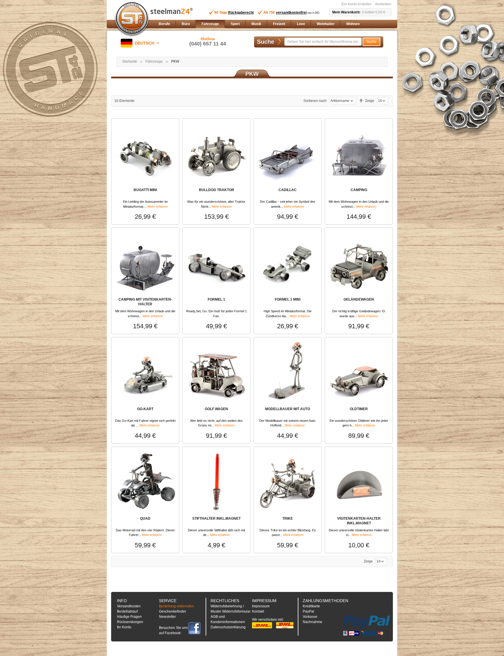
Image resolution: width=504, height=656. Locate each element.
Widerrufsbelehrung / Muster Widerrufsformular (231, 608)
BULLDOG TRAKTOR (216, 190)
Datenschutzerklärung (228, 627)
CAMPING (359, 190)
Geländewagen (359, 299)
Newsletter (167, 617)
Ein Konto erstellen (357, 4)
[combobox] (323, 42)
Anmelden (383, 4)
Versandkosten (129, 606)
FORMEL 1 (216, 299)
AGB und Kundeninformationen (228, 619)
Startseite (129, 61)
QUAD (145, 518)
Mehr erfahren (158, 206)
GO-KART (145, 409)
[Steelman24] (132, 19)
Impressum (261, 606)
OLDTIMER (359, 409)
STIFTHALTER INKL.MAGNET (216, 518)
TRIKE (287, 518)
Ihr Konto (124, 627)
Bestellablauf (127, 611)
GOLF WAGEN (216, 409)
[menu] (273, 24)
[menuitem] (164, 24)
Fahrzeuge (154, 61)
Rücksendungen (130, 622)
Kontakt (258, 611)
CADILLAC (288, 190)
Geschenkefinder (172, 611)
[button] (141, 43)
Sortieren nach (315, 101)
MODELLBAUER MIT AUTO (287, 409)
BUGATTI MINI (145, 190)
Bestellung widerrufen (176, 606)
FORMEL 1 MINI (287, 299)
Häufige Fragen (129, 617)
